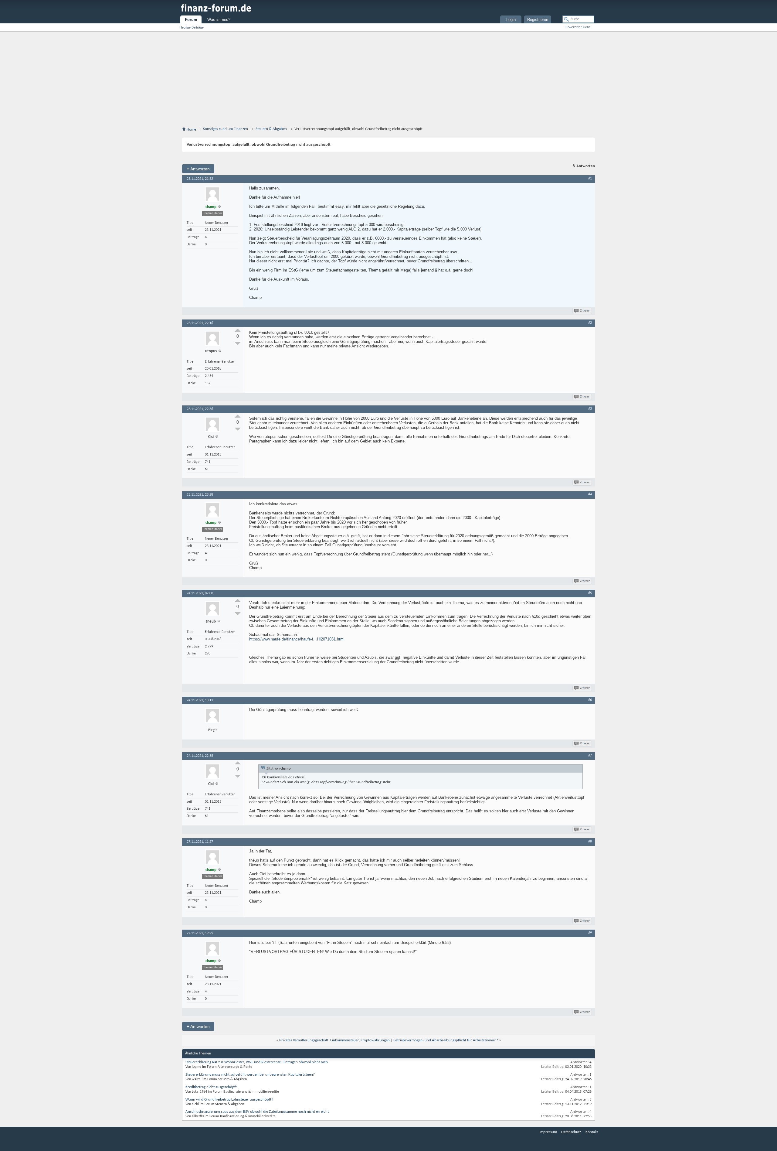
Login (511, 19)
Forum (191, 19)
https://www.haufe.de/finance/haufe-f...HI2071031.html (296, 639)
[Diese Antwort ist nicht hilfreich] (238, 343)
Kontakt (591, 1132)
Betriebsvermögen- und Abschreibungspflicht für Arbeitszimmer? (445, 1040)
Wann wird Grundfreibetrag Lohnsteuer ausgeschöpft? (229, 1099)
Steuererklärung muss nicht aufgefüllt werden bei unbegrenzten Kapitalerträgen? (250, 1075)
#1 (590, 178)
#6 (590, 700)
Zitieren (585, 311)
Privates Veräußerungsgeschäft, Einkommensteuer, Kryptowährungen (334, 1040)
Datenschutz (571, 1132)
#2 (590, 323)
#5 (590, 593)
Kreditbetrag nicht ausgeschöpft (211, 1087)
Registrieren (537, 19)
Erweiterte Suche (578, 27)
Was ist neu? (218, 19)
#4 (590, 494)
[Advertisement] (388, 80)
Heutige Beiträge (191, 27)
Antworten (198, 168)
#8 (590, 841)
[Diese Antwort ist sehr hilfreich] (238, 330)
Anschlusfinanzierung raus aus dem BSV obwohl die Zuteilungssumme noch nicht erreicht (257, 1112)
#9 (590, 933)
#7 (590, 755)
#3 (590, 409)
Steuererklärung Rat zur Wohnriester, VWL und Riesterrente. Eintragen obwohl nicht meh (256, 1062)
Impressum (548, 1132)
